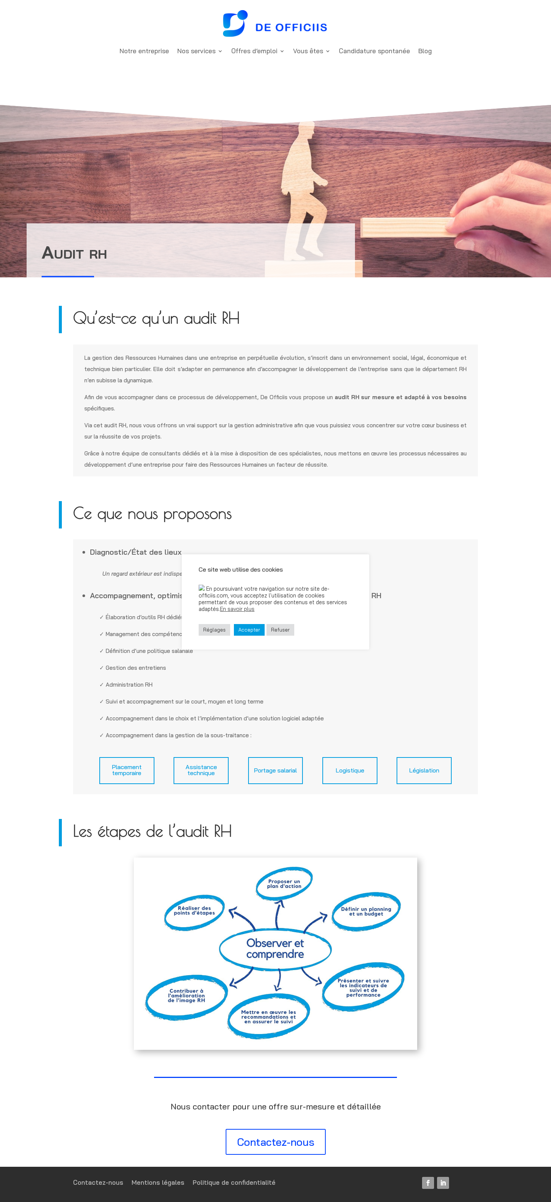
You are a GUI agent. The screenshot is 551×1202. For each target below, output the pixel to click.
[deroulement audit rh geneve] (275, 1048)
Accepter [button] (249, 630)
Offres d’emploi (254, 51)
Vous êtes (308, 51)
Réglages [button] (214, 630)
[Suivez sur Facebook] (428, 1183)
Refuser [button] (280, 630)
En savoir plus (237, 609)
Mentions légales (158, 1183)
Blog (425, 51)
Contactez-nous (275, 1141)
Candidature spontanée (374, 51)
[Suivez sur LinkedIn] (443, 1183)
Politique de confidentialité (234, 1183)
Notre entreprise (144, 51)
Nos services (196, 51)
